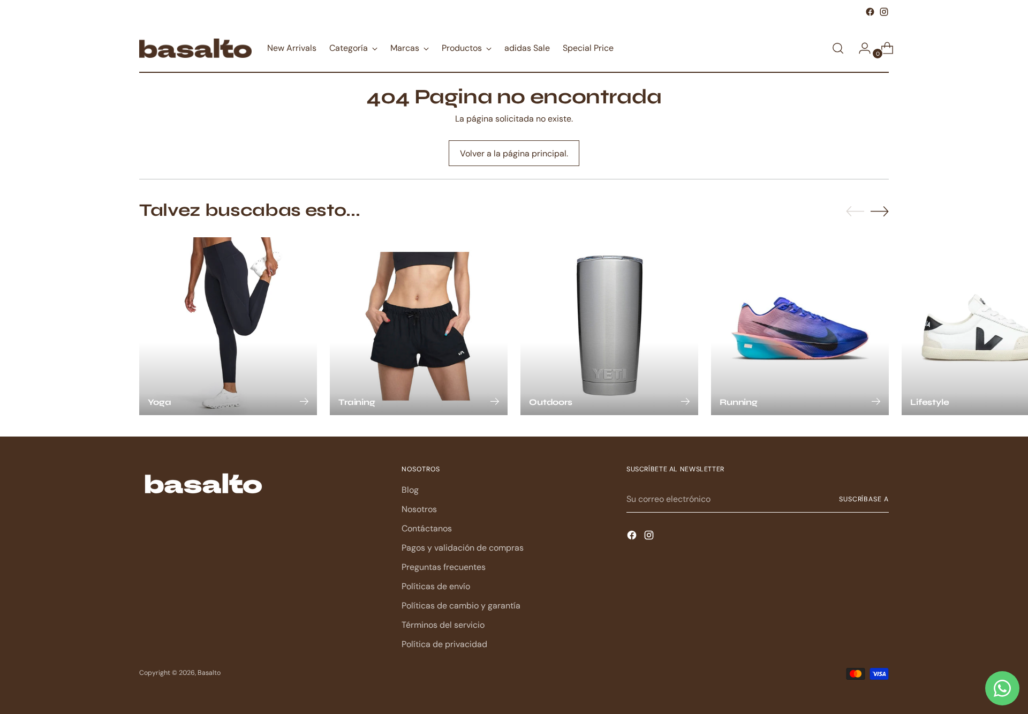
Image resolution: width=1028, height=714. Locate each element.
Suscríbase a (864, 499)
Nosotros (419, 509)
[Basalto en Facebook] (870, 12)
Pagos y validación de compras (463, 547)
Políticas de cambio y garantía (461, 605)
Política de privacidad (444, 644)
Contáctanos (427, 528)
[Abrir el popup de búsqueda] (838, 48)
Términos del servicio (443, 624)
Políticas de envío (436, 586)
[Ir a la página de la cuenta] (860, 48)
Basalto (209, 672)
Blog (410, 489)
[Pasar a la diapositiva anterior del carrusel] (855, 211)
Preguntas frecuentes (444, 567)
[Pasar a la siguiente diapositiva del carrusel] (880, 211)
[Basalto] (195, 48)
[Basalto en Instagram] (884, 12)
